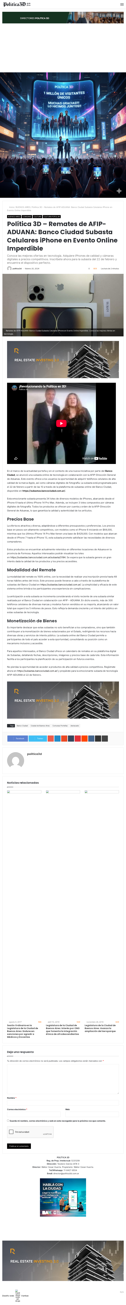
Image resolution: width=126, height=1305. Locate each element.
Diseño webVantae (15, 1295)
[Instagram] (116, 1292)
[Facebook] (105, 1292)
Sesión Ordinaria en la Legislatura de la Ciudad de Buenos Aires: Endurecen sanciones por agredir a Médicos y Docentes (22, 1031)
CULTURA (37, 217)
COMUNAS (27, 217)
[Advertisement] (63, 47)
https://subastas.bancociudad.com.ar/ (43, 490)
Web (67, 1109)
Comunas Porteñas (60, 726)
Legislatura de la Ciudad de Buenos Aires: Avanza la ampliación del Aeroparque (100, 1028)
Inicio (11, 207)
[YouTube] (113, 1292)
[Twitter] (109, 1292)
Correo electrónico (17, 1109)
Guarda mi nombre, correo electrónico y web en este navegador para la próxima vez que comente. (58, 1121)
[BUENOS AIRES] (17, 4)
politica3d (17, 268)
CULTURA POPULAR (52, 217)
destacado (75, 726)
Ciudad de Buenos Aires (40, 726)
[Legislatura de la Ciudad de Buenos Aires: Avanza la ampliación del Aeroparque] (102, 905)
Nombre (11, 1098)
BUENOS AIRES (23, 207)
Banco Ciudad (22, 726)
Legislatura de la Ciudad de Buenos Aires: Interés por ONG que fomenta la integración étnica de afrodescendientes (63, 1030)
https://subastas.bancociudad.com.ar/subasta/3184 (37, 557)
